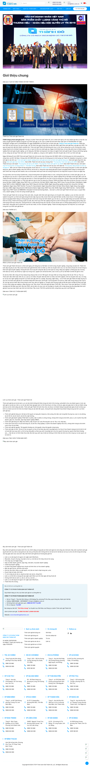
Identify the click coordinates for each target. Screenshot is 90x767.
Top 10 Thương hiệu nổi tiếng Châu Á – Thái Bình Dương (19, 165)
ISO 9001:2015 (44, 167)
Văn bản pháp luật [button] (46, 8)
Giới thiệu (48, 632)
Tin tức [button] (59, 8)
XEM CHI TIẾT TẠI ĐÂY (34, 603)
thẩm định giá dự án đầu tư (44, 160)
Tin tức (48, 638)
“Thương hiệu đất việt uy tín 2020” (28, 164)
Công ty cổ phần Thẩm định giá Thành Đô (58, 608)
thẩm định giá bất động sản (60, 160)
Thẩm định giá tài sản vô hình (33, 644)
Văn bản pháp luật (51, 635)
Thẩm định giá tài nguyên (31, 647)
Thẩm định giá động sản (31, 635)
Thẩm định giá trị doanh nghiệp (26, 160)
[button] (87, 763)
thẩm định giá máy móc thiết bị (16, 162)
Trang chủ (7, 8)
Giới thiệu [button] (16, 8)
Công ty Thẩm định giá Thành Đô (69, 143)
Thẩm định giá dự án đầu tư (32, 641)
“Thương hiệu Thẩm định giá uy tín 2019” (65, 162)
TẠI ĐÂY (18, 605)
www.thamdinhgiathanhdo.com (19, 615)
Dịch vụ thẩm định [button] (29, 8)
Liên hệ (68, 8)
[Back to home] (10, 3)
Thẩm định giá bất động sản (32, 632)
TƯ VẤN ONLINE (80, 8)
